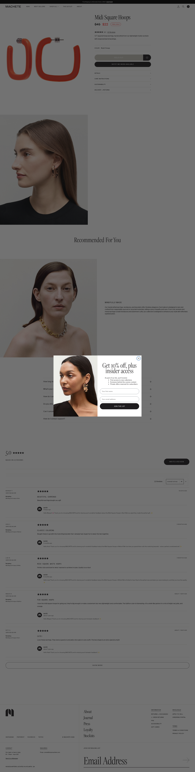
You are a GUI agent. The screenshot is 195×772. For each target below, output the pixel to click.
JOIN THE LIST (119, 406)
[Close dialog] (139, 358)
